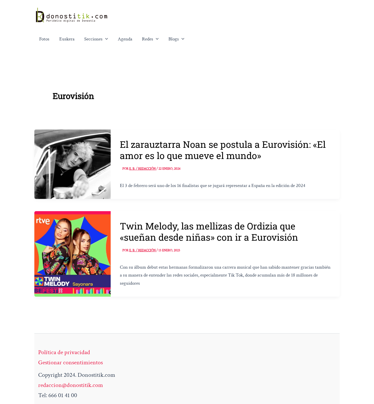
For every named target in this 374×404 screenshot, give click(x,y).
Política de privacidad (64, 352)
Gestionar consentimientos (70, 362)
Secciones (93, 39)
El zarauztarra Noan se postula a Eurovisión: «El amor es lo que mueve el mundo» (223, 150)
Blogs (173, 39)
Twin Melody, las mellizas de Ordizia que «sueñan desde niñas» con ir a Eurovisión (209, 231)
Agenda (125, 39)
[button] (105, 39)
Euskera (67, 39)
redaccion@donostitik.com (70, 385)
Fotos (44, 39)
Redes (147, 39)
